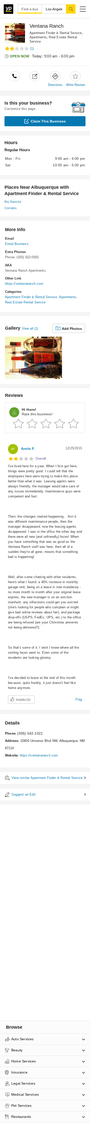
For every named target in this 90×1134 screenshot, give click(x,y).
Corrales (10, 208)
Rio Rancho (12, 202)
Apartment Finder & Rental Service (56, 33)
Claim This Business (48, 121)
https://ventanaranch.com (24, 284)
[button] (83, 9)
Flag (79, 699)
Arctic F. (28, 449)
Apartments (38, 37)
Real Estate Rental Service (25, 302)
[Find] (71, 8)
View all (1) (30, 328)
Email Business (16, 244)
